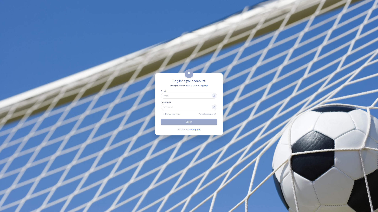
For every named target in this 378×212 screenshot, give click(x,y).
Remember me (172, 114)
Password (166, 102)
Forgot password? (207, 114)
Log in (189, 121)
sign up (204, 85)
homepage (195, 129)
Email (163, 91)
